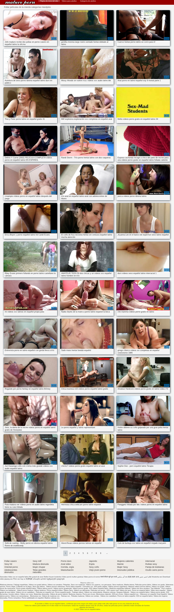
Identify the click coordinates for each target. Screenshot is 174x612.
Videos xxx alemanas (82, 590)
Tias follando (156, 588)
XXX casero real (113, 590)
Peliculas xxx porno (98, 590)
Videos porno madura (25, 590)
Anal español (162, 594)
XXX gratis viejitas (100, 586)
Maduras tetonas (6, 585)
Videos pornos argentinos (117, 586)
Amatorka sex (157, 577)
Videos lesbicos (40, 590)
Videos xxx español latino (140, 592)
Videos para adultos (69, 1)
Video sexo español (158, 590)
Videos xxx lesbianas (8, 590)
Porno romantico (14, 598)
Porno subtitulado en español (33, 598)
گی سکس (121, 577)
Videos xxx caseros (93, 585)
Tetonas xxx (65, 596)
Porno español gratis (63, 592)
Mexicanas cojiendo (103, 594)
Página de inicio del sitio (49, 1)
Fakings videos (77, 592)
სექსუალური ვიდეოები (56, 579)
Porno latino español (74, 586)
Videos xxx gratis (158, 585)
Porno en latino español (126, 596)
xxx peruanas (106, 585)
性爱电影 (29, 579)
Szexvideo (4, 577)
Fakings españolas (21, 585)
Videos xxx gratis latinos (38, 585)
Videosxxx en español (148, 594)
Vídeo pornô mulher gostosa (72, 577)
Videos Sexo (68, 590)
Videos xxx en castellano (25, 592)
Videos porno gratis (157, 592)
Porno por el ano (89, 594)
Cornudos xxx (88, 586)
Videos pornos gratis (80, 588)
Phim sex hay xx (19, 579)
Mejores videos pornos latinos (139, 586)
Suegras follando (123, 592)
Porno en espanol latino (141, 590)
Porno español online (55, 590)
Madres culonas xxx (52, 598)
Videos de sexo (125, 590)
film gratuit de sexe (36, 577)
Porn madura (166, 588)
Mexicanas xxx (35, 596)
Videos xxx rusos (26, 594)
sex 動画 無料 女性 (132, 577)
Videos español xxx (131, 594)
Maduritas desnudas (41, 594)
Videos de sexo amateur (141, 588)
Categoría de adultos (88, 1)
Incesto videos (14, 594)
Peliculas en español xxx (45, 592)
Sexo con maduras (78, 585)
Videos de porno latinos (59, 594)
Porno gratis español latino (26, 588)
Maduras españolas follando (120, 588)
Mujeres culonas (109, 592)
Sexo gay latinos (38, 586)
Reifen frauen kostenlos (53, 577)
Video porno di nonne (92, 577)
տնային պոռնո (39, 579)
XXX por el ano (117, 594)
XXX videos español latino (98, 588)
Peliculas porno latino (143, 585)
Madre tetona (129, 585)
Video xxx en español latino (20, 3)
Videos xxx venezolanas (93, 592)
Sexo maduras (117, 585)
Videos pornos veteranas (55, 586)
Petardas (66, 585)
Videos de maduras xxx (51, 596)
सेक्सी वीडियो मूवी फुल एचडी (108, 577)
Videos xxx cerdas (92, 596)
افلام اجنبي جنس (145, 577)
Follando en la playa (23, 586)
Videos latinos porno (44, 588)
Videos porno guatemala (62, 588)
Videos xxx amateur (55, 585)
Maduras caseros (75, 594)
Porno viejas (10, 586)
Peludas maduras (77, 596)
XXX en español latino (144, 596)
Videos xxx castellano (108, 596)
